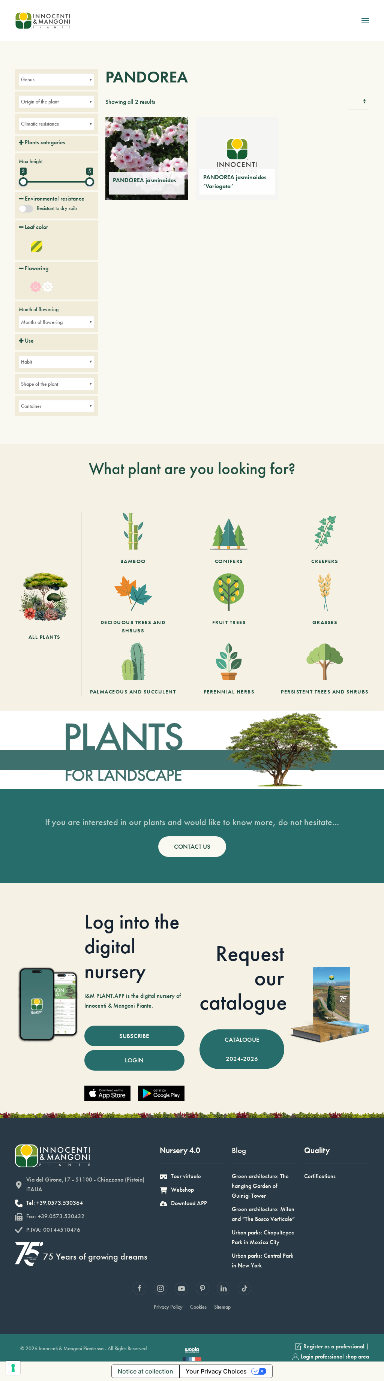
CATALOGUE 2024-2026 (242, 1049)
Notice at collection (145, 1371)
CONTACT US (192, 846)
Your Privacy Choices (216, 1371)
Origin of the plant (39, 101)
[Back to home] (42, 21)
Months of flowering (42, 322)
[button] (365, 21)
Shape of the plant (39, 383)
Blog (239, 1150)
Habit (26, 361)
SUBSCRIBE (134, 1036)
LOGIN (134, 1060)
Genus (27, 79)
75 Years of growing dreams (95, 1256)
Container (31, 406)
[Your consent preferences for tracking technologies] (13, 1368)
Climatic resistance (40, 123)
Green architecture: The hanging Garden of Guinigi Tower (260, 1186)
